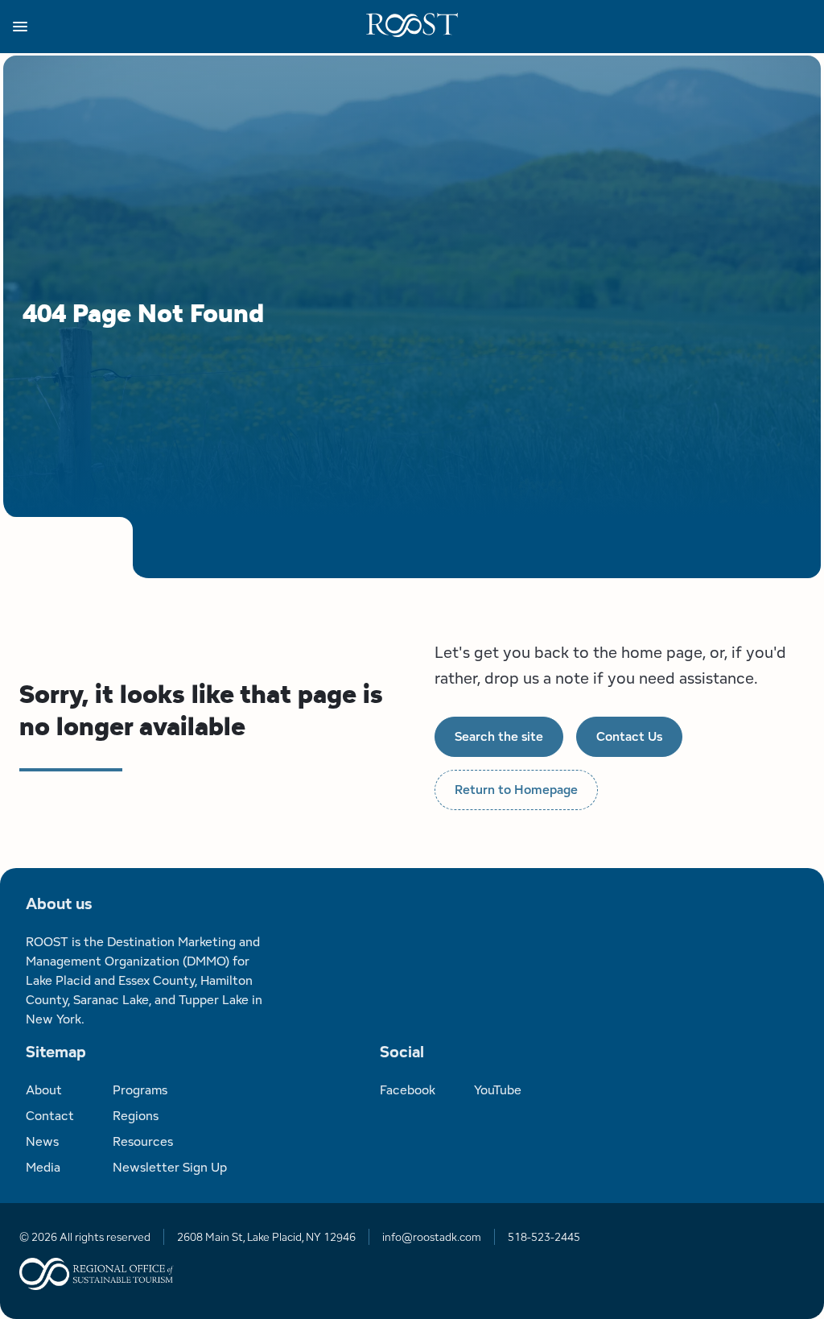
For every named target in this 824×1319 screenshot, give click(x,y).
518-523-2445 (544, 1237)
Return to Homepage (516, 789)
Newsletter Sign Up (170, 1167)
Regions (136, 1115)
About (44, 1089)
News (42, 1141)
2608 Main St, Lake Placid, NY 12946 (266, 1237)
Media (43, 1167)
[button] (189, 26)
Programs (140, 1089)
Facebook (407, 1089)
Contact (50, 1115)
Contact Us (629, 736)
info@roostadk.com (431, 1237)
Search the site (499, 736)
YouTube (497, 1089)
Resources (143, 1141)
